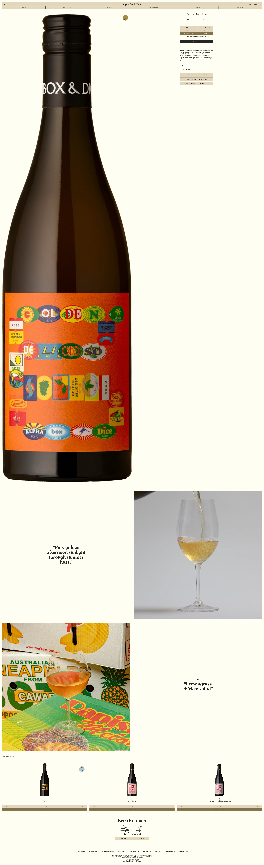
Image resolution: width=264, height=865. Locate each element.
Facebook (126, 844)
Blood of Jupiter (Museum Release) (219, 799)
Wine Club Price (189, 33)
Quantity (189, 27)
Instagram (137, 844)
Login (250, 4)
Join (185, 36)
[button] (7, 247)
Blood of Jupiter (132, 799)
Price (189, 30)
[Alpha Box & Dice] (132, 4)
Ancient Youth (45, 799)
